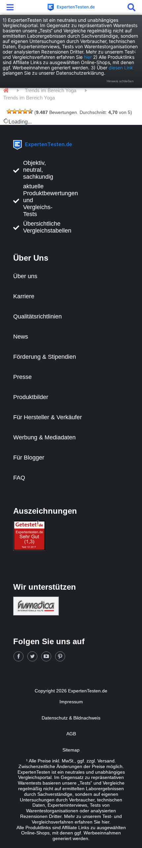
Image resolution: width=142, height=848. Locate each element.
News (20, 336)
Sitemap (71, 750)
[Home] (5, 90)
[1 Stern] (9, 111)
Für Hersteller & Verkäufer (47, 417)
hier (88, 57)
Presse (22, 377)
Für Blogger (28, 457)
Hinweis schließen (120, 81)
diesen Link (121, 67)
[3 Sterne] (19, 111)
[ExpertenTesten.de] (71, 7)
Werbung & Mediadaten (44, 437)
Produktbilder (30, 397)
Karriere (23, 296)
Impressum (71, 701)
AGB (71, 733)
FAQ (19, 477)
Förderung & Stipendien (44, 356)
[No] (133, 51)
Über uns (25, 276)
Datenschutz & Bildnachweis (71, 717)
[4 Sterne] (25, 111)
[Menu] (11, 7)
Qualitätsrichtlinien (37, 316)
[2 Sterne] (14, 111)
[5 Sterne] (30, 111)
